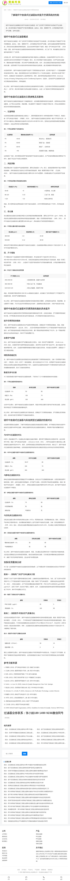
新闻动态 (4, 836)
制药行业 (4, 853)
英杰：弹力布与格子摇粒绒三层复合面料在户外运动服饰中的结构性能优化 (26, 806)
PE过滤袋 (38, 836)
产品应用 (37, 869)
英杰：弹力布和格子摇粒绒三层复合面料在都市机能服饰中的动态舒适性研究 (27, 797)
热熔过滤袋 (39, 841)
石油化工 (4, 851)
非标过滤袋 (39, 843)
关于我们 (24, 869)
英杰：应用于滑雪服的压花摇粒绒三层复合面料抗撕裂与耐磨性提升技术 (19, 733)
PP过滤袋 (38, 839)
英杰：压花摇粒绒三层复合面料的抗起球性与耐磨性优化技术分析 (24, 782)
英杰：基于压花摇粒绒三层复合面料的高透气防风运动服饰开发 (23, 768)
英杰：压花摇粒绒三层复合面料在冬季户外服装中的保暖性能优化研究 (25, 765)
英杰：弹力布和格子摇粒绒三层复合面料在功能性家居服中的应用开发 (25, 812)
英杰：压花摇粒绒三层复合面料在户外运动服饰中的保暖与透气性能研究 (19, 737)
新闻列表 (43, 869)
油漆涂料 (4, 860)
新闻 (9, 10)
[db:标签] (7, 717)
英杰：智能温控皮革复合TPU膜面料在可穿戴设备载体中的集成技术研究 (26, 821)
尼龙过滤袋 (39, 834)
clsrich (26, 19)
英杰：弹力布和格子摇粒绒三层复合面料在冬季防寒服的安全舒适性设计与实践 (28, 818)
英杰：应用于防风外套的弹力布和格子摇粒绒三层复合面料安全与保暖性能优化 (28, 800)
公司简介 (4, 834)
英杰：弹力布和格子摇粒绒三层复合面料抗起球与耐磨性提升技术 (24, 815)
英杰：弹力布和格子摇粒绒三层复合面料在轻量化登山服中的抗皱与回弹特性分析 (28, 803)
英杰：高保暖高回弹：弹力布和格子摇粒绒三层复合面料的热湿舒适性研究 (26, 809)
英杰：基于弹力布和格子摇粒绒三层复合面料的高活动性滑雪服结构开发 (26, 794)
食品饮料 (4, 858)
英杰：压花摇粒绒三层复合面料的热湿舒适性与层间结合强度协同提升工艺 (19, 744)
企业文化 (4, 839)
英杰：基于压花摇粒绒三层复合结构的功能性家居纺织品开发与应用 (24, 779)
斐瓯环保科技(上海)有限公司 (30, 872)
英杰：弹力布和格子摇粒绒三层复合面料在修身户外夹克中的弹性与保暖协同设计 (51, 744)
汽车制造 (4, 855)
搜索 (24, 753)
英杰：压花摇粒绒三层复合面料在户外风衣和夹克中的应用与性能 (24, 773)
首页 (5, 10)
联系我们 (4, 841)
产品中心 (30, 869)
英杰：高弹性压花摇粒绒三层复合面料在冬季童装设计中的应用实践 (24, 785)
